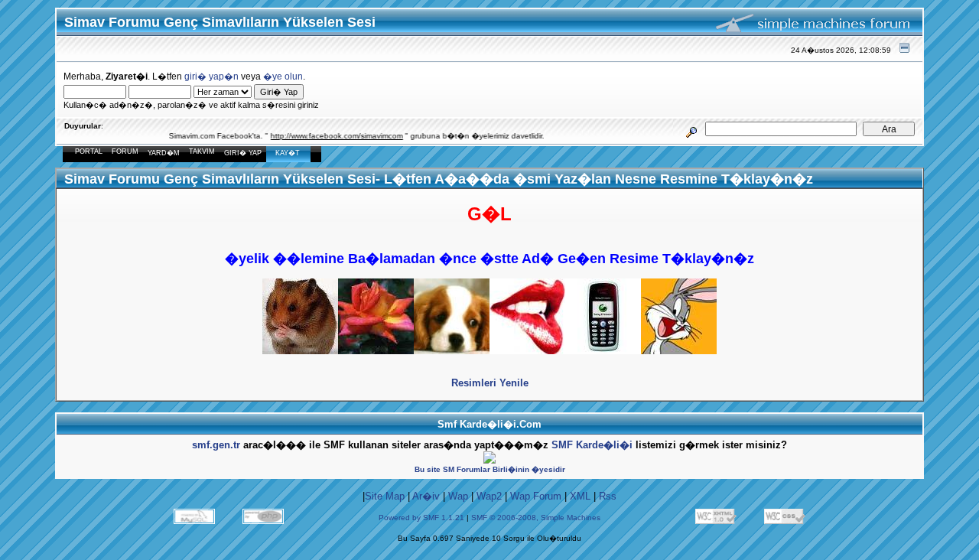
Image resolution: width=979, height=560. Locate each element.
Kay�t (287, 153)
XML (580, 496)
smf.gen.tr (216, 445)
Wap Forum (535, 496)
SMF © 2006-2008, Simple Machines (535, 517)
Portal (88, 151)
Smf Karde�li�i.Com (489, 424)
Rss (607, 496)
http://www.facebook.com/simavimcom (328, 136)
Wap (458, 496)
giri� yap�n (211, 76)
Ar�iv (426, 496)
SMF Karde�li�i (592, 445)
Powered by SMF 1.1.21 (421, 517)
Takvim (202, 151)
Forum (125, 151)
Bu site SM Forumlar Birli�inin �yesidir (490, 469)
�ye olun (283, 76)
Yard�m (164, 153)
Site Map (385, 496)
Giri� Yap (243, 153)
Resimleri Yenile (490, 383)
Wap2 (489, 496)
